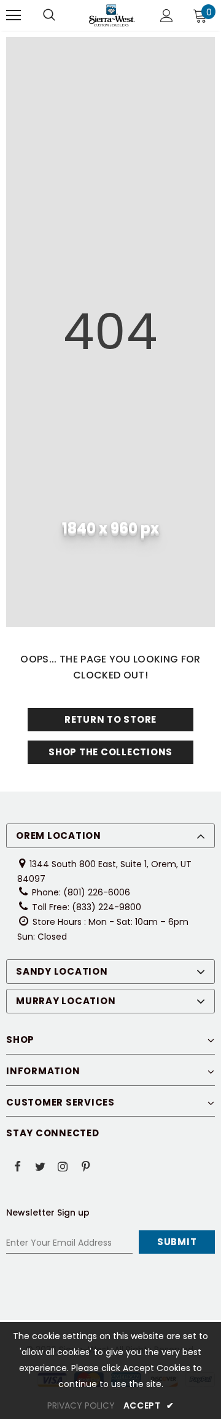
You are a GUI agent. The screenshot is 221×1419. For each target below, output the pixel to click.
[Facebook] (17, 1166)
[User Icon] (166, 15)
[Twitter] (40, 1166)
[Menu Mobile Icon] (13, 15)
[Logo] (112, 15)
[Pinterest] (85, 1166)
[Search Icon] (49, 15)
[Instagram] (63, 1166)
